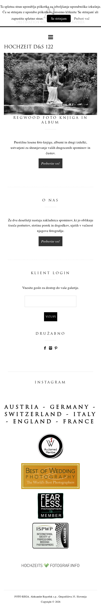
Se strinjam (59, 18)
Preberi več (82, 18)
